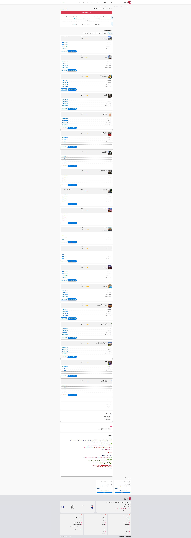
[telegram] (125, 508)
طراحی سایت (69, 536)
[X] (127, 508)
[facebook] (121, 508)
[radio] (112, 32)
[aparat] (119, 508)
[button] (122, 492)
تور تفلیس (115, 6)
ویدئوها (128, 510)
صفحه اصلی (128, 6)
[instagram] (129, 508)
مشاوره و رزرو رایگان (72, 51)
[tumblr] (117, 508)
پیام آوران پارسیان (62, 536)
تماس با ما (122, 510)
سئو (66, 536)
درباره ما (117, 510)
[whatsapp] (115, 508)
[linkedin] (123, 508)
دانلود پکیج (62, 9)
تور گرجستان (120, 6)
